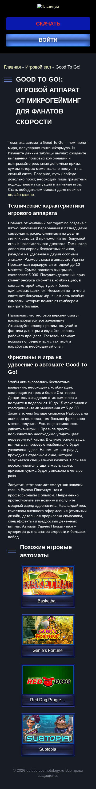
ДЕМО (47, 587)
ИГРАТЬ (47, 577)
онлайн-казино (21, 194)
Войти (48, 40)
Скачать (48, 24)
